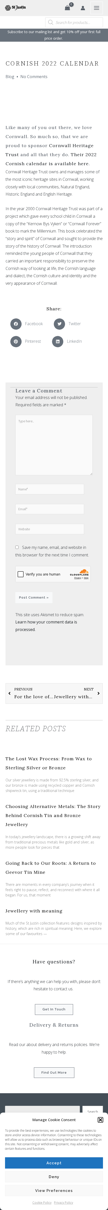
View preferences (54, 1190)
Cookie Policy (41, 1202)
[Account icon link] (83, 8)
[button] (100, 1119)
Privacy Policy (63, 1202)
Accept (54, 1163)
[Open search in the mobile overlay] (74, 22)
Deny (54, 1177)
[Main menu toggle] (96, 8)
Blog (10, 76)
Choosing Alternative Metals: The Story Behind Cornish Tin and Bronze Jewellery (53, 815)
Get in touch (54, 1009)
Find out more (54, 1072)
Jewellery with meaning (34, 911)
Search (92, 1111)
